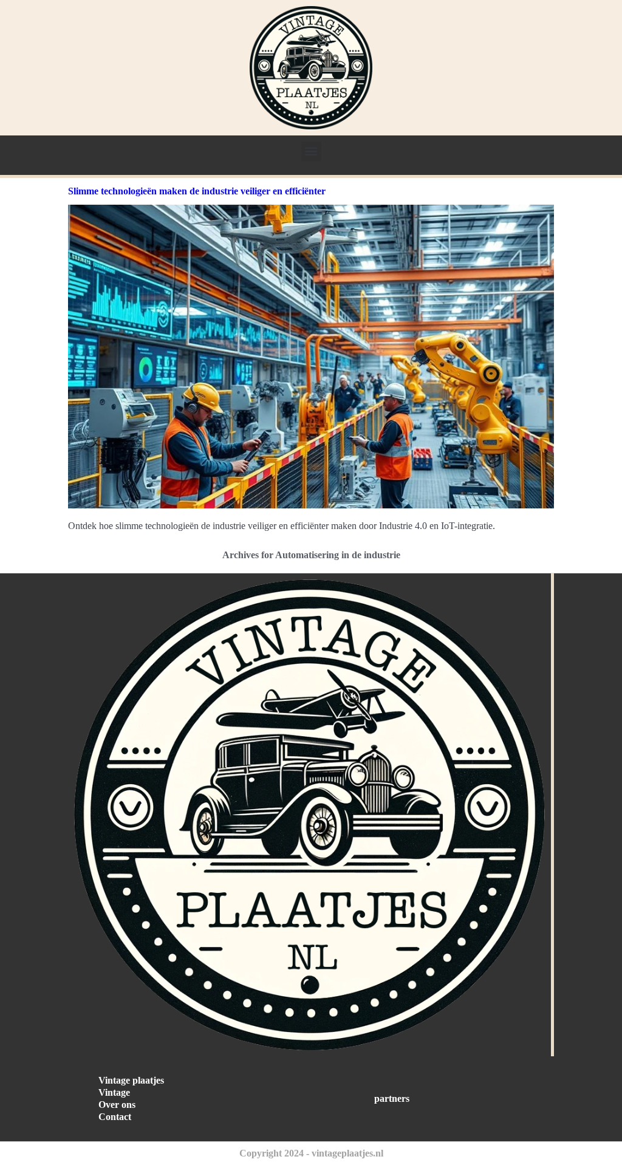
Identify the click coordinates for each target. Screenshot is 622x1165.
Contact (114, 1117)
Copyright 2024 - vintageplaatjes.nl (311, 1153)
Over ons (116, 1104)
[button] (311, 152)
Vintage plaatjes (131, 1080)
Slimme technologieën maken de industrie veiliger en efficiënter (197, 191)
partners (391, 1098)
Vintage (114, 1092)
